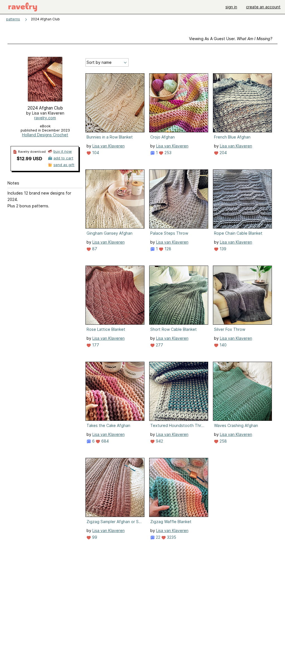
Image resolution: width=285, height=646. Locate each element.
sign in (231, 6)
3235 (171, 537)
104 (95, 152)
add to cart (63, 158)
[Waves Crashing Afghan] (242, 391)
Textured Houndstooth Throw (178, 425)
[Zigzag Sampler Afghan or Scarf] (114, 487)
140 (222, 345)
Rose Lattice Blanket (106, 329)
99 (94, 537)
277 (159, 345)
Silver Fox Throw (229, 329)
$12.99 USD (29, 158)
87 (94, 248)
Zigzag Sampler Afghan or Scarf (114, 521)
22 (157, 537)
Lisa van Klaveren (108, 146)
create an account (263, 6)
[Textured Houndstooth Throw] (178, 391)
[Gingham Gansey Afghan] (114, 199)
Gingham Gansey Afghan (109, 233)
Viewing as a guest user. (230, 38)
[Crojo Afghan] (178, 102)
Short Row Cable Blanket (173, 329)
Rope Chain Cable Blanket (238, 233)
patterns (13, 19)
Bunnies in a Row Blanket (110, 137)
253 (167, 152)
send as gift (63, 164)
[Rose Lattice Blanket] (114, 295)
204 (222, 152)
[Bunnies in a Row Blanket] (114, 102)
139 (222, 248)
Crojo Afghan (162, 137)
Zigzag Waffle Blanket (170, 521)
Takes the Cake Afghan (108, 425)
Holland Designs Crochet (45, 134)
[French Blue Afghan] (242, 102)
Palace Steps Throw (169, 233)
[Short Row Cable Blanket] (178, 295)
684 (104, 441)
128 (167, 248)
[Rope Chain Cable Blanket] (242, 199)
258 (222, 441)
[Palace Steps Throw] (178, 199)
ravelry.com (45, 117)
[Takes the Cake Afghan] (114, 391)
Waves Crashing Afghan (236, 425)
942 (159, 441)
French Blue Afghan (232, 137)
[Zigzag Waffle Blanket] (178, 487)
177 (95, 345)
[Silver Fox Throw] (242, 295)
